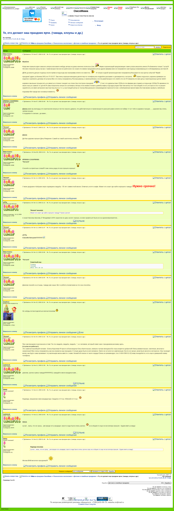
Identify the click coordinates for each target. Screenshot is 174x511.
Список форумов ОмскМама (41, 43)
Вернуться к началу (10, 96)
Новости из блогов (76, 25)
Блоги (52, 25)
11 (19, 39)
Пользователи (74, 20)
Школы (72, 8)
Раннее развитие (44, 7)
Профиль (54, 22)
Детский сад (59, 7)
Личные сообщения (76, 22)
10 (17, 39)
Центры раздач (163, 7)
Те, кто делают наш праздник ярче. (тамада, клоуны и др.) (43, 32)
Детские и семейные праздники (85, 43)
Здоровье (82, 8)
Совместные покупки (95, 7)
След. (23, 39)
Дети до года (32, 7)
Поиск (53, 20)
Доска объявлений (149, 7)
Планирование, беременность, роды (11, 7)
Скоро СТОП (120, 7)
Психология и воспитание (62, 43)
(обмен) (57, 8)
